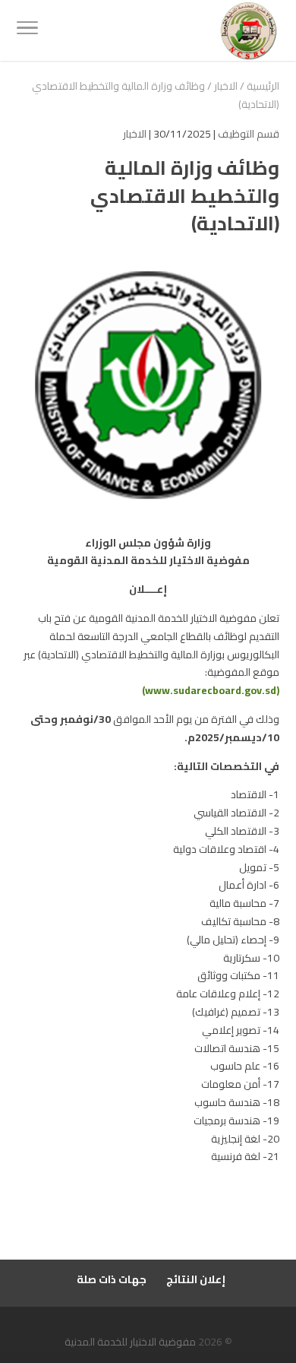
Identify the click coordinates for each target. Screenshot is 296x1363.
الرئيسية (263, 86)
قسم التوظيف (248, 134)
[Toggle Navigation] (27, 30)
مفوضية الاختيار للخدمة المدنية (130, 1342)
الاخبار (226, 86)
